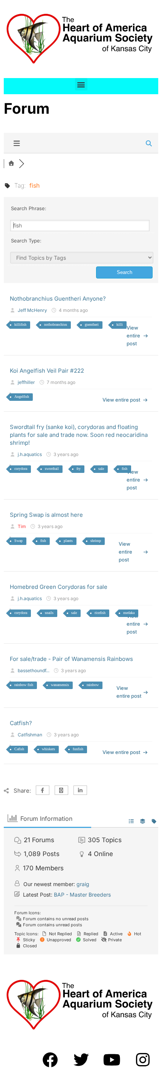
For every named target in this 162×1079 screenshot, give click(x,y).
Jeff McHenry (32, 310)
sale (101, 469)
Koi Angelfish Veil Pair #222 (47, 370)
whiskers (48, 749)
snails (49, 613)
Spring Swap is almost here (46, 514)
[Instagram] (142, 1059)
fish (124, 469)
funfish (78, 749)
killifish (20, 324)
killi (119, 324)
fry (78, 469)
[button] (81, 84)
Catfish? (21, 723)
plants (68, 541)
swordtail (52, 469)
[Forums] (11, 163)
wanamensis (60, 685)
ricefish (100, 613)
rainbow (93, 685)
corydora (20, 469)
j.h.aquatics (30, 454)
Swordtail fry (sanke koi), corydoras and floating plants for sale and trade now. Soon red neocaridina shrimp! (79, 434)
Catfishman (30, 734)
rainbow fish (23, 685)
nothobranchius (55, 324)
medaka (128, 613)
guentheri (92, 324)
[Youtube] (111, 1059)
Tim (22, 526)
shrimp (95, 541)
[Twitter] (81, 1059)
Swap (18, 541)
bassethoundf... (33, 670)
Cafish (19, 749)
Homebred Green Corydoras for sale (58, 586)
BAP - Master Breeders (82, 894)
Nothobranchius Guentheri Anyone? (58, 298)
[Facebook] (50, 1059)
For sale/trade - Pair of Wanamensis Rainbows (71, 658)
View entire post (133, 335)
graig (82, 884)
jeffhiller (26, 382)
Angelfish (21, 396)
